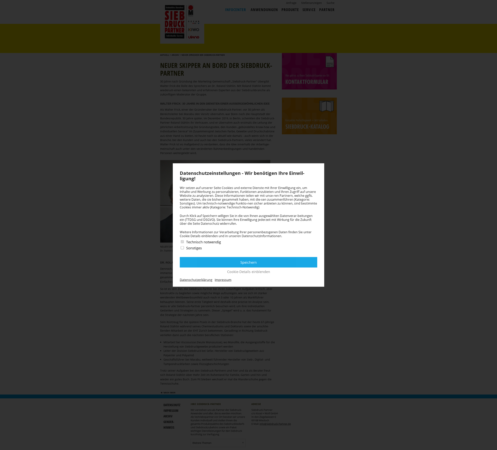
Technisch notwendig (203, 242)
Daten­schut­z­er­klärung (196, 280)
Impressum (223, 280)
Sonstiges (194, 248)
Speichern (248, 262)
